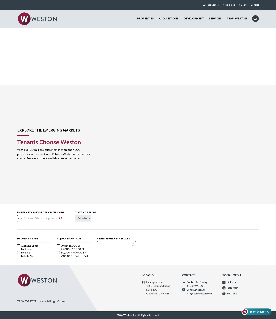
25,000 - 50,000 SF (72, 249)
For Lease (26, 249)
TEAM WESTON (27, 301)
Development (194, 18)
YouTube (232, 293)
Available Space (29, 245)
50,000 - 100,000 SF (73, 252)
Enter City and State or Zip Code (40, 212)
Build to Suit (27, 256)
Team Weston (237, 18)
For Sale (25, 252)
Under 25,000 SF (71, 245)
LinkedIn (232, 282)
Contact (255, 4)
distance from (85, 212)
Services (215, 18)
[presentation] (83, 218)
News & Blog (229, 4)
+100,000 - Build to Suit (74, 256)
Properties (145, 18)
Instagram (232, 287)
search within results (113, 238)
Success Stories (211, 4)
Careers (243, 4)
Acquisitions (169, 18)
